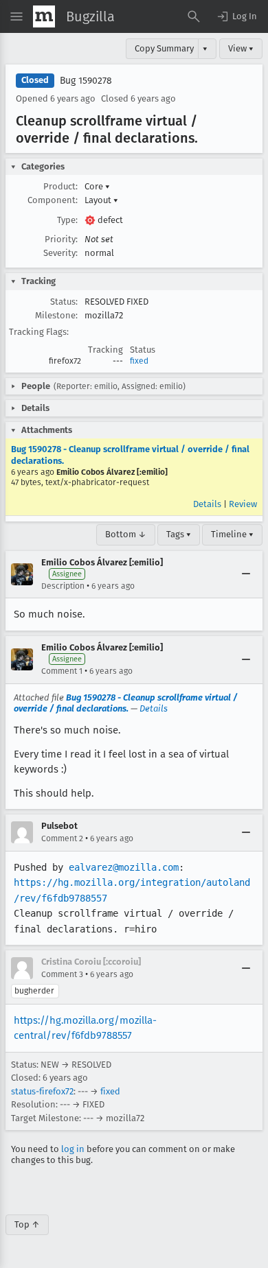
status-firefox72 (42, 1091)
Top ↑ (27, 1224)
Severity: (60, 253)
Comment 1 (61, 671)
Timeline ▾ (232, 534)
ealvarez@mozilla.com (124, 867)
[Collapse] (246, 574)
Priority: (61, 239)
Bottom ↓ (125, 534)
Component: (52, 200)
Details (207, 504)
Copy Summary (164, 48)
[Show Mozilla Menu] (44, 16)
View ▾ (241, 48)
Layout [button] (101, 200)
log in (73, 1149)
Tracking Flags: (39, 332)
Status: (64, 301)
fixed (139, 361)
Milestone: (56, 315)
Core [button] (97, 186)
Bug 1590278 (86, 80)
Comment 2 (62, 838)
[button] (236, 16)
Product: (60, 186)
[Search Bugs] (194, 16)
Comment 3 (62, 974)
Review (243, 504)
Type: (67, 220)
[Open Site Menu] (16, 16)
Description (63, 586)
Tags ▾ (178, 534)
